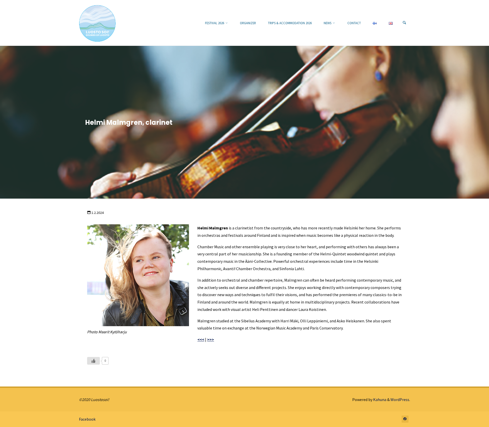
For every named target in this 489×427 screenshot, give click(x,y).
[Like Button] (93, 361)
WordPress (399, 399)
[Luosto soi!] (97, 22)
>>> (210, 339)
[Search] (404, 23)
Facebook (87, 419)
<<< (200, 339)
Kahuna (379, 399)
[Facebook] (405, 419)
